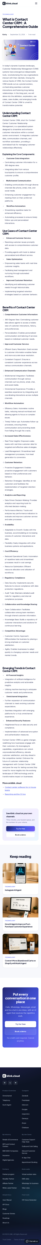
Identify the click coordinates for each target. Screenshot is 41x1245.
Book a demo (20, 835)
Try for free (20, 829)
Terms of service (20, 1239)
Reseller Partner (8, 1179)
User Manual (7, 1200)
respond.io (26, 1114)
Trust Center (7, 1239)
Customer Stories (9, 1213)
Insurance (6, 1155)
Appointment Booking (29, 1162)
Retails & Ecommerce (10, 1139)
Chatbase (25, 1127)
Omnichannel (7, 1096)
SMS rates (25, 1179)
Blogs (5, 1209)
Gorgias (24, 1109)
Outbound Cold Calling (30, 1146)
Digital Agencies (8, 1160)
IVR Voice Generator (29, 1200)
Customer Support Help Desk (28, 1141)
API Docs (6, 1204)
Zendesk (25, 1096)
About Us (6, 1223)
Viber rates (26, 1188)
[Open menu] (36, 3)
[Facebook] (5, 1083)
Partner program (8, 1174)
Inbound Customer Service (28, 1152)
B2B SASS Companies (10, 1151)
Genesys (25, 1118)
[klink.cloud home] (10, 3)
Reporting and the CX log (15, 794)
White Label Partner (10, 1188)
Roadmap (6, 1218)
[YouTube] (15, 1083)
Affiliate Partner (8, 1183)
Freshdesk (26, 1100)
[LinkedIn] (10, 1083)
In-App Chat (26, 1158)
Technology (8, 14)
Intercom (25, 1105)
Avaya (24, 1123)
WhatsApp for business (30, 1183)
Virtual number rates (29, 1174)
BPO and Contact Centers (9, 1145)
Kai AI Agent (7, 1105)
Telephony (6, 1100)
